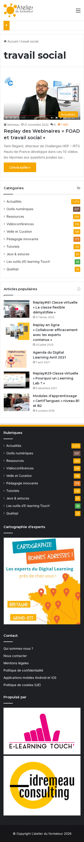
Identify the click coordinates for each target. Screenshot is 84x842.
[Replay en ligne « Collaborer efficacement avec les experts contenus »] (16, 331)
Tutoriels (13, 246)
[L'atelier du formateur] (18, 10)
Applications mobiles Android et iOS (30, 678)
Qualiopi (12, 269)
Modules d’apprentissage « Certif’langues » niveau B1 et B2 (56, 401)
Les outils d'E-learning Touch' (28, 261)
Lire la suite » (20, 167)
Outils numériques (20, 209)
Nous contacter (15, 656)
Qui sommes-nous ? (18, 648)
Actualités (14, 201)
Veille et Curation (19, 231)
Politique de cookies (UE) (22, 685)
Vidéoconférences (20, 224)
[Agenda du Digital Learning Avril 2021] (16, 359)
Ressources (15, 216)
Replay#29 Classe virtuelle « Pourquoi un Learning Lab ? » (55, 378)
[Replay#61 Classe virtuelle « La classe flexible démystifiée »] (16, 309)
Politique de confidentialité (23, 670)
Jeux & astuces (18, 254)
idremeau (13, 124)
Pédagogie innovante (22, 239)
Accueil (12, 41)
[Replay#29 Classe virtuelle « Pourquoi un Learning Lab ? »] (16, 380)
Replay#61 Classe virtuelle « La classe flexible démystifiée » (55, 307)
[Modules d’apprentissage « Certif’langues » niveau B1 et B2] (16, 402)
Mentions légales (16, 663)
